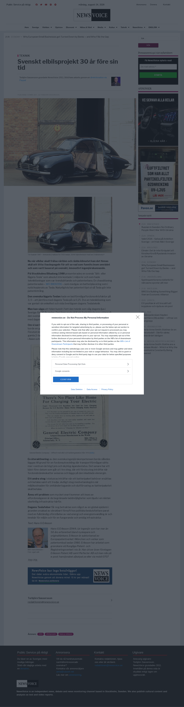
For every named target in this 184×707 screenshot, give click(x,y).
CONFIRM (65, 379)
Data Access (92, 389)
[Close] (138, 317)
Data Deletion (77, 389)
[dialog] (92, 353)
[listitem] (92, 364)
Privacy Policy (107, 389)
